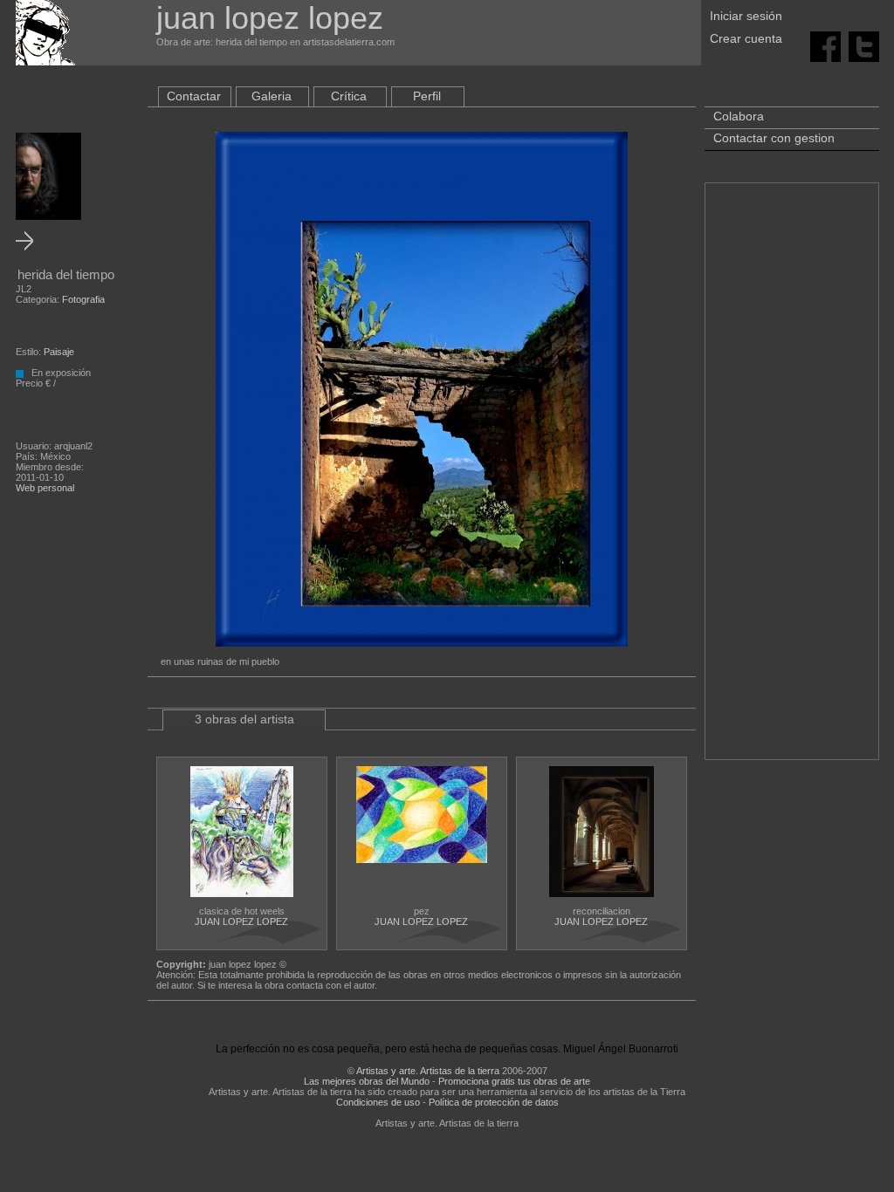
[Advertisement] (792, 480)
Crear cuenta (746, 38)
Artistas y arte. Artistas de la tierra (427, 1070)
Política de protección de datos (494, 1102)
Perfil (427, 96)
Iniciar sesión (746, 16)
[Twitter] (864, 45)
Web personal (45, 488)
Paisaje (59, 351)
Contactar (194, 96)
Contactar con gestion (774, 138)
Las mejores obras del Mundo (367, 1081)
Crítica (349, 96)
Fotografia (83, 299)
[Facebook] (825, 45)
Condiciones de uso (378, 1102)
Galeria (271, 96)
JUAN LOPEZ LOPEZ (241, 921)
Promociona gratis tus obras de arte (514, 1081)
